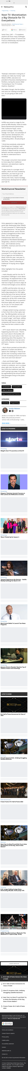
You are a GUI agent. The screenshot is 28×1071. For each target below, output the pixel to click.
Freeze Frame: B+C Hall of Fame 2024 (14, 1007)
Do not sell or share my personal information (13, 1057)
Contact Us (4, 1054)
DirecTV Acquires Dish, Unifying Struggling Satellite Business (14, 991)
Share (5, 29)
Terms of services (20, 207)
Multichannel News (17, 24)
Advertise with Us (6, 1050)
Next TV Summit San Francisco (11, 394)
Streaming (12, 10)
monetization (6, 387)
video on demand (7, 390)
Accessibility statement (8, 1043)
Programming (5, 10)
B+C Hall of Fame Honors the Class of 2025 (15, 978)
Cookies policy (5, 1040)
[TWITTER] (10, 411)
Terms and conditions (7, 1030)
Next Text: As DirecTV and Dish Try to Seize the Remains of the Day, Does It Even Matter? (15, 999)
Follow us (15, 29)
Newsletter (23, 29)
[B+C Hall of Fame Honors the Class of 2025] (14, 973)
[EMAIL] (13, 411)
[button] (2, 6)
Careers (4, 1047)
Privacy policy (5, 1037)
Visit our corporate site (14, 1018)
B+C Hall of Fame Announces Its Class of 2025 (14, 985)
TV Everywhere (17, 387)
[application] (14, 107)
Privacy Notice (22, 208)
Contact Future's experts (8, 1033)
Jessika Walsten (7, 24)
